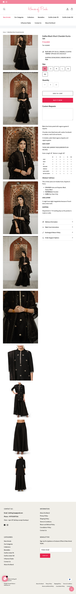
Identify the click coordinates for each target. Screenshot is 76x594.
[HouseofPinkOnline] (38, 9)
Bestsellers (41, 17)
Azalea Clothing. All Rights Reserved (10, 579)
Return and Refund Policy (47, 524)
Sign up (45, 555)
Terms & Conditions (45, 522)
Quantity (45, 80)
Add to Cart (58, 93)
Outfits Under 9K (53, 17)
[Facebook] (3, 2)
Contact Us (38, 23)
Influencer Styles (26, 23)
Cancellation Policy (45, 527)
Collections (30, 17)
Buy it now (57, 100)
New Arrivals (7, 17)
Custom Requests (49, 106)
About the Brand (50, 23)
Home (4, 32)
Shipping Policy (44, 519)
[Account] (67, 9)
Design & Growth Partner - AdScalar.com (10, 584)
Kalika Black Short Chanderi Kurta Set (15, 32)
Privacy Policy (44, 516)
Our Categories (18, 17)
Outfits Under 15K (67, 17)
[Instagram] (6, 2)
